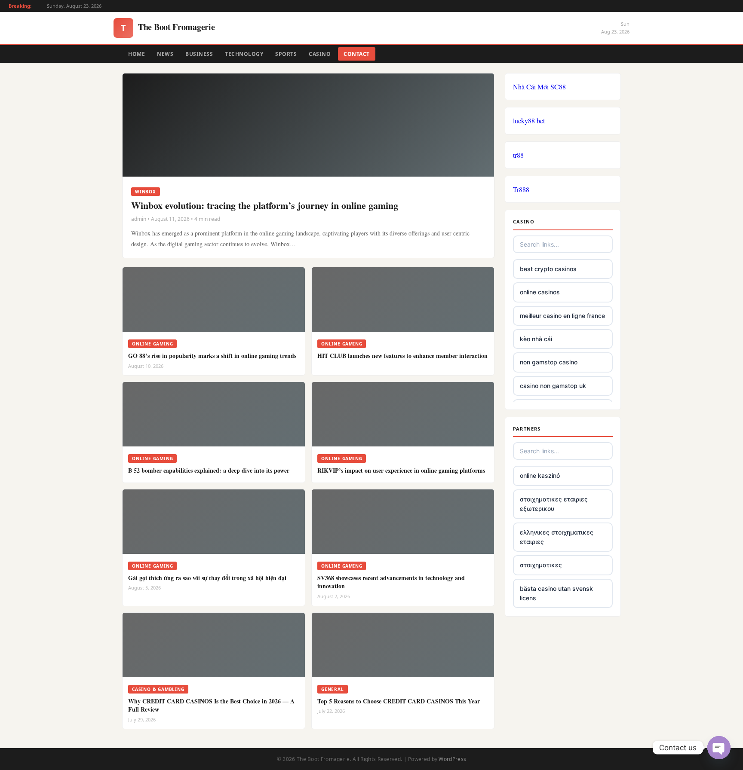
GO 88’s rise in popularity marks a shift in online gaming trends (212, 355)
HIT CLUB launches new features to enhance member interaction (402, 355)
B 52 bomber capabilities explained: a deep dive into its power (208, 470)
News (165, 54)
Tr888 (521, 189)
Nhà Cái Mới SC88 (539, 86)
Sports (286, 54)
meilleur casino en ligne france (562, 315)
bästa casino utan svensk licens (556, 593)
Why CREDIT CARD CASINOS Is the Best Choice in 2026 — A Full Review (211, 705)
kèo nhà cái (536, 338)
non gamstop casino (548, 362)
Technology (244, 54)
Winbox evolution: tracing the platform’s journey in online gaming (264, 205)
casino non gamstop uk (553, 385)
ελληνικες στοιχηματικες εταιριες (556, 537)
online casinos (540, 292)
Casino (320, 54)
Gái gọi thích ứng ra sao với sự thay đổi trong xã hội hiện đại (207, 577)
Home (136, 54)
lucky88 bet (529, 120)
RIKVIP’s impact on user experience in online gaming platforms (401, 470)
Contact (357, 54)
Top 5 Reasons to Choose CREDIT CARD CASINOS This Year (398, 701)
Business (199, 54)
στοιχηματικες (541, 564)
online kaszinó (540, 475)
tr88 (518, 154)
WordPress (452, 759)
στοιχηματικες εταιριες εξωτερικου (554, 503)
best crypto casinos (548, 268)
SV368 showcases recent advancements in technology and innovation (391, 582)
